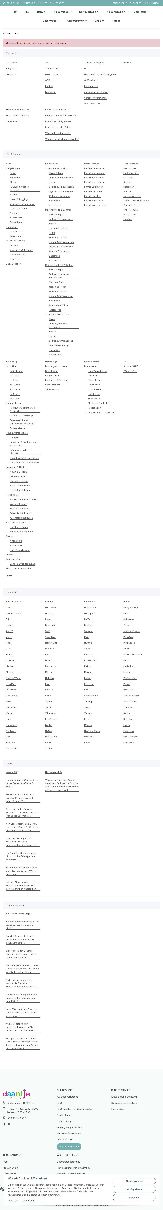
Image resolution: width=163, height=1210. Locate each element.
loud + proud (90, 660)
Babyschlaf (11, 226)
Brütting (49, 601)
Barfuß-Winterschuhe (95, 205)
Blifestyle (128, 636)
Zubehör (127, 219)
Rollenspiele (12, 494)
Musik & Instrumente (20, 485)
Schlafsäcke (16, 236)
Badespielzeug (17, 428)
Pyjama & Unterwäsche (61, 191)
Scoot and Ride (92, 695)
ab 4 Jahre (15, 389)
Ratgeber (136, 3)
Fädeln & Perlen (18, 476)
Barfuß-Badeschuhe (94, 168)
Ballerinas (128, 177)
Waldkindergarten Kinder (58, 133)
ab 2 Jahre (15, 380)
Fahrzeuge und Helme (56, 366)
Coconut (88, 631)
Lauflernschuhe (131, 172)
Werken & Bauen (18, 504)
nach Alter (11, 366)
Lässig (126, 725)
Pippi (47, 683)
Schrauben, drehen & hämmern (20, 452)
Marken (116, 21)
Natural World (13, 678)
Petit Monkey (129, 678)
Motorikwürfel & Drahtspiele (24, 457)
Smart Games (130, 701)
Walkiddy (10, 730)
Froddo (48, 725)
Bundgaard (11, 725)
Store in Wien (52, 68)
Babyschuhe (16, 222)
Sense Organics (131, 695)
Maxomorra (51, 666)
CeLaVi (9, 631)
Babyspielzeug (13, 403)
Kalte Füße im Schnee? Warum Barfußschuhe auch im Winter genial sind (21, 871)
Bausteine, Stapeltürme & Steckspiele (23, 444)
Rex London (12, 695)
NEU (9, 575)
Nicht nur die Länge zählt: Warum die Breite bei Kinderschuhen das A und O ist (21, 842)
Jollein (126, 648)
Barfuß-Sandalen (93, 191)
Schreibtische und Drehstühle (99, 412)
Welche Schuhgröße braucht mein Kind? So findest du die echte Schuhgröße (20, 798)
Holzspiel (14, 437)
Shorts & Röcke (57, 282)
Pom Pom (88, 683)
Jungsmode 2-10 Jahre (56, 168)
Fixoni (126, 613)
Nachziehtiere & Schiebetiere (24, 462)
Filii (7, 619)
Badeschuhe (129, 214)
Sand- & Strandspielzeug (22, 563)
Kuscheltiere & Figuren (21, 517)
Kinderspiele (16, 540)
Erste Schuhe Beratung (18, 109)
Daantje (88, 625)
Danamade (11, 748)
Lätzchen (14, 259)
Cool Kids (92, 375)
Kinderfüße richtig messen (58, 121)
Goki (8, 607)
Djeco (9, 636)
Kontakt (49, 86)
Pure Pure (11, 689)
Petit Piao (11, 683)
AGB (47, 80)
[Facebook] (4, 1124)
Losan (48, 660)
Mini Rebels (51, 736)
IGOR (8, 648)
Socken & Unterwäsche (61, 296)
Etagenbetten (95, 380)
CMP (47, 631)
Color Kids (50, 636)
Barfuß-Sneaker (92, 196)
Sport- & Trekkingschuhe (136, 200)
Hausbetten (94, 384)
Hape (8, 642)
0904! (48, 742)
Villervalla (50, 713)
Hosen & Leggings (19, 199)
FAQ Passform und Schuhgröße (100, 74)
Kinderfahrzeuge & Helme (19, 568)
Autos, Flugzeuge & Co (21, 531)
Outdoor (14, 213)
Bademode (54, 200)
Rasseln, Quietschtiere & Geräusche (22, 409)
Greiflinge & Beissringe (21, 415)
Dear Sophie (51, 625)
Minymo (127, 672)
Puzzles (10, 554)
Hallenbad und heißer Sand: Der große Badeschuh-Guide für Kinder (22, 783)
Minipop (88, 672)
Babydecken (16, 231)
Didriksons (128, 619)
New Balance (130, 736)
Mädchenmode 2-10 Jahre (58, 209)
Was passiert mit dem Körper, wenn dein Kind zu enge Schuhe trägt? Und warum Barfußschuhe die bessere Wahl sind (61, 784)
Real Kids (128, 689)
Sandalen (128, 182)
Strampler (15, 177)
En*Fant (88, 619)
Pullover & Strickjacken (60, 219)
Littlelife (10, 660)
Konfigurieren (134, 1189)
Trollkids (127, 707)
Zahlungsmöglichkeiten (96, 92)
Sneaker (127, 191)
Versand (104, 1205)
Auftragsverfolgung (94, 62)
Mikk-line (49, 672)
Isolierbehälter (17, 254)
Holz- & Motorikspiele (17, 432)
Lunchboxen (51, 370)
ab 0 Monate (16, 370)
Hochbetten (94, 394)
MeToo (9, 672)
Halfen (126, 601)
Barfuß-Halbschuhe (94, 177)
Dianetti (10, 625)
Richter (48, 695)
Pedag (87, 678)
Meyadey (88, 736)
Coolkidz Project (131, 631)
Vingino (88, 713)
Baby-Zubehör (13, 263)
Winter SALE (129, 370)
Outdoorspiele (13, 559)
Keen (47, 654)
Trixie (87, 707)
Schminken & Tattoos (21, 513)
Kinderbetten (90, 366)
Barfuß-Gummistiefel (94, 172)
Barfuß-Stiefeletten (94, 200)
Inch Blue (50, 648)
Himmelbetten (95, 389)
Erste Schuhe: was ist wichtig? (60, 115)
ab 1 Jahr (14, 375)
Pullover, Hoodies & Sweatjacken (59, 276)
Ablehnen (134, 1197)
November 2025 (53, 772)
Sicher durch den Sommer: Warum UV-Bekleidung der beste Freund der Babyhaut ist (23, 812)
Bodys (13, 172)
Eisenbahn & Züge (19, 527)
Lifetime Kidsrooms (132, 654)
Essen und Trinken (15, 240)
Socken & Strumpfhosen (61, 186)
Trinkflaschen (52, 389)
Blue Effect (90, 601)
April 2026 (11, 772)
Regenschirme (52, 375)
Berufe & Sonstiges (20, 508)
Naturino (49, 678)
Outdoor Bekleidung (59, 196)
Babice (126, 713)
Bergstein (128, 719)
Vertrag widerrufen (69, 1146)
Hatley (48, 730)
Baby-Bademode (18, 208)
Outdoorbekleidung (59, 305)
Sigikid (48, 701)
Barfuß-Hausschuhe (94, 182)
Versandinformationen (95, 97)
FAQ (86, 68)
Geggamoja (90, 607)
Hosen (52, 182)
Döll (86, 636)
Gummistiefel (130, 205)
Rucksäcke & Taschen (56, 380)
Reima (87, 742)
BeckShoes (51, 719)
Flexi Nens (128, 730)
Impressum (50, 92)
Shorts (52, 223)
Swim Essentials (14, 601)
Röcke (52, 232)
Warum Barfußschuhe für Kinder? (62, 139)
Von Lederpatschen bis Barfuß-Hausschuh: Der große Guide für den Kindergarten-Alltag (22, 827)
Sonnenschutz (52, 384)
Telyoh (48, 707)
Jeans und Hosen (57, 286)
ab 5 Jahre (15, 394)
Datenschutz (51, 74)
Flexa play (89, 613)
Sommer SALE (130, 366)
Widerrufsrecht (92, 103)
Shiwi (9, 701)
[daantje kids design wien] (15, 11)
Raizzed (49, 689)
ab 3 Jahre (15, 384)
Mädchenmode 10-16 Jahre (59, 265)
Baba (8, 719)
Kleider (13, 194)
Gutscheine (120, 3)
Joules (9, 654)
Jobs (47, 62)
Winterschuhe (130, 209)
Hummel (88, 642)
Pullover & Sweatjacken (61, 177)
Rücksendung (91, 86)
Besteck (14, 245)
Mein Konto (152, 3)
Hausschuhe (129, 168)
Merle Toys (129, 666)
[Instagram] (9, 1124)
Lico (8, 736)
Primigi (126, 683)
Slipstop (88, 701)
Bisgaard (10, 742)
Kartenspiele (16, 545)
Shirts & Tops (56, 172)
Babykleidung (13, 168)
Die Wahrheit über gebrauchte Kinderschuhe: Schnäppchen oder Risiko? (21, 856)
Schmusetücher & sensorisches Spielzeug (22, 422)
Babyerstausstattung (56, 109)
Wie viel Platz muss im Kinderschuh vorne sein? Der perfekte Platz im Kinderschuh (21, 885)
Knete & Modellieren (20, 490)
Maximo (88, 725)
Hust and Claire (92, 730)
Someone (11, 707)
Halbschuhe (129, 186)
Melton (87, 666)
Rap (86, 689)
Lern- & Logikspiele (19, 550)
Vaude (9, 713)
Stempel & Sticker (19, 481)
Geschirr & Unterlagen (21, 249)
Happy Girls (51, 642)
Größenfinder (91, 80)
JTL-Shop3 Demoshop (18, 913)
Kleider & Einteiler (58, 237)
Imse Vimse (129, 642)
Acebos (49, 748)
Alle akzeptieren (134, 1181)
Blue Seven (129, 742)
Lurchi (126, 660)
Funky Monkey (130, 607)
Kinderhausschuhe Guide (57, 127)
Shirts (13, 182)
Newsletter (12, 121)
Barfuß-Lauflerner (93, 186)
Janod (87, 648)
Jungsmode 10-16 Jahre (57, 314)
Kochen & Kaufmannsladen (23, 499)
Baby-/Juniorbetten (97, 370)
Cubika (126, 625)
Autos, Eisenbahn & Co (17, 522)
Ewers (48, 619)
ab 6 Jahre (15, 398)
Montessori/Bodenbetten (100, 403)
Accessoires (16, 217)
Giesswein (50, 607)
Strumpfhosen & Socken (22, 203)
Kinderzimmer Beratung (17, 115)
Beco (86, 719)
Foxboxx (49, 613)
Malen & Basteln (18, 471)
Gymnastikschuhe (132, 196)
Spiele (9, 536)
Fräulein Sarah (13, 613)
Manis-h (10, 666)
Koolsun (88, 654)
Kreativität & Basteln (16, 467)
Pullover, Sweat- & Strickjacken (19, 188)
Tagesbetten (94, 407)
